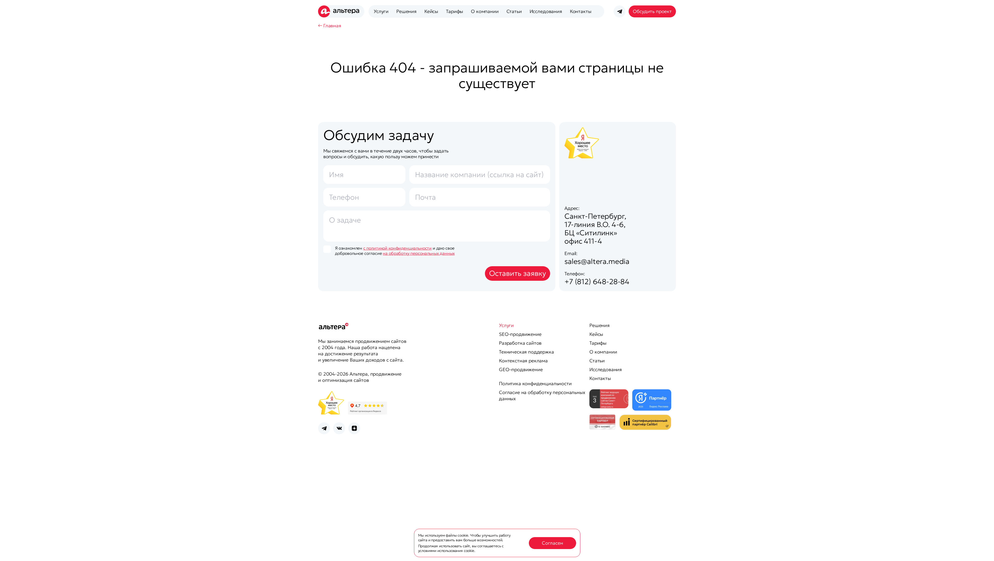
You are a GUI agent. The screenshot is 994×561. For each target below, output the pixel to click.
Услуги (381, 11)
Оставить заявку (517, 273)
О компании (484, 11)
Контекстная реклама (523, 361)
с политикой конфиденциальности (397, 248)
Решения (406, 11)
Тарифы (454, 11)
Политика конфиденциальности (535, 383)
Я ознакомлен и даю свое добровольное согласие (395, 250)
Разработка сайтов (520, 343)
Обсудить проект (652, 11)
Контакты (580, 11)
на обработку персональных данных (419, 253)
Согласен (552, 543)
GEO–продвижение (521, 369)
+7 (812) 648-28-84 (596, 281)
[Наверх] (983, 550)
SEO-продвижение (520, 334)
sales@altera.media (596, 261)
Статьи (514, 11)
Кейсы (431, 11)
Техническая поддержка (526, 352)
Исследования (546, 11)
